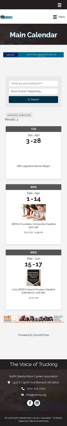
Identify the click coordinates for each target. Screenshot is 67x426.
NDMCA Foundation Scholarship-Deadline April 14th (34, 226)
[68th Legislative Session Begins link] (33, 154)
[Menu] (59, 5)
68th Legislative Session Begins (33, 166)
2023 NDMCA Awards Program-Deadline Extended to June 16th (33, 291)
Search (35, 99)
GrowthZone (41, 335)
